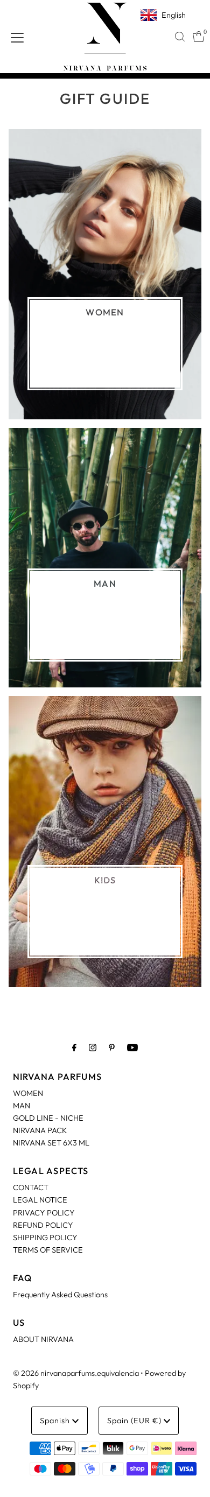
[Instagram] (92, 1047)
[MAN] (105, 558)
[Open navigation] (17, 36)
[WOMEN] (105, 274)
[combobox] (180, 36)
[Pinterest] (112, 1047)
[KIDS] (105, 841)
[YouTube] (132, 1047)
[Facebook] (74, 1047)
